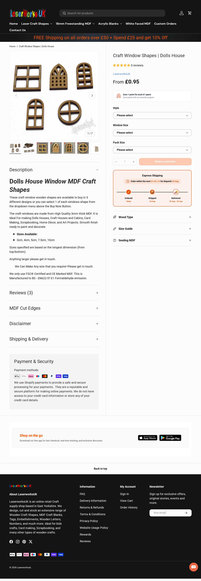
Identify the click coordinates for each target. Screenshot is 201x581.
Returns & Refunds (92, 507)
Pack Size (119, 142)
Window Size (120, 125)
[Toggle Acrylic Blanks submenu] (121, 23)
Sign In (124, 494)
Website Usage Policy (94, 527)
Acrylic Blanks (108, 24)
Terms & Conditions (92, 514)
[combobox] (112, 13)
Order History (128, 507)
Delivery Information (93, 500)
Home (13, 24)
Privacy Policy (89, 521)
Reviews (85, 541)
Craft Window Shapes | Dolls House (36, 46)
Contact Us (17, 30)
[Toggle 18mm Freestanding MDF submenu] (93, 23)
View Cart (126, 500)
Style (116, 108)
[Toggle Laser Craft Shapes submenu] (51, 23)
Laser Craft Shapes (35, 24)
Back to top (100, 468)
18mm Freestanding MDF (73, 24)
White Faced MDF (138, 24)
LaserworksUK (121, 74)
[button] (190, 13)
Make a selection (165, 161)
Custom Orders (165, 24)
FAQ (82, 494)
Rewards (85, 534)
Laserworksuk (24, 567)
